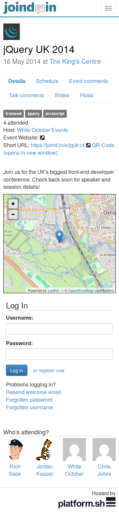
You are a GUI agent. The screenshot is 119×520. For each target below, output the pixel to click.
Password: (19, 343)
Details (16, 81)
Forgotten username (29, 407)
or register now (48, 370)
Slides (62, 95)
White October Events (42, 130)
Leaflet (53, 290)
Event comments (88, 81)
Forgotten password (29, 399)
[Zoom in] (13, 203)
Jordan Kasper (44, 470)
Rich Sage (15, 470)
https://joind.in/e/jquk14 (58, 145)
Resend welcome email (33, 392)
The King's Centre (75, 61)
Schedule (47, 81)
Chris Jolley (104, 470)
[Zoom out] (13, 214)
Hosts (87, 95)
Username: (19, 317)
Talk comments (26, 95)
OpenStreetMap (81, 290)
